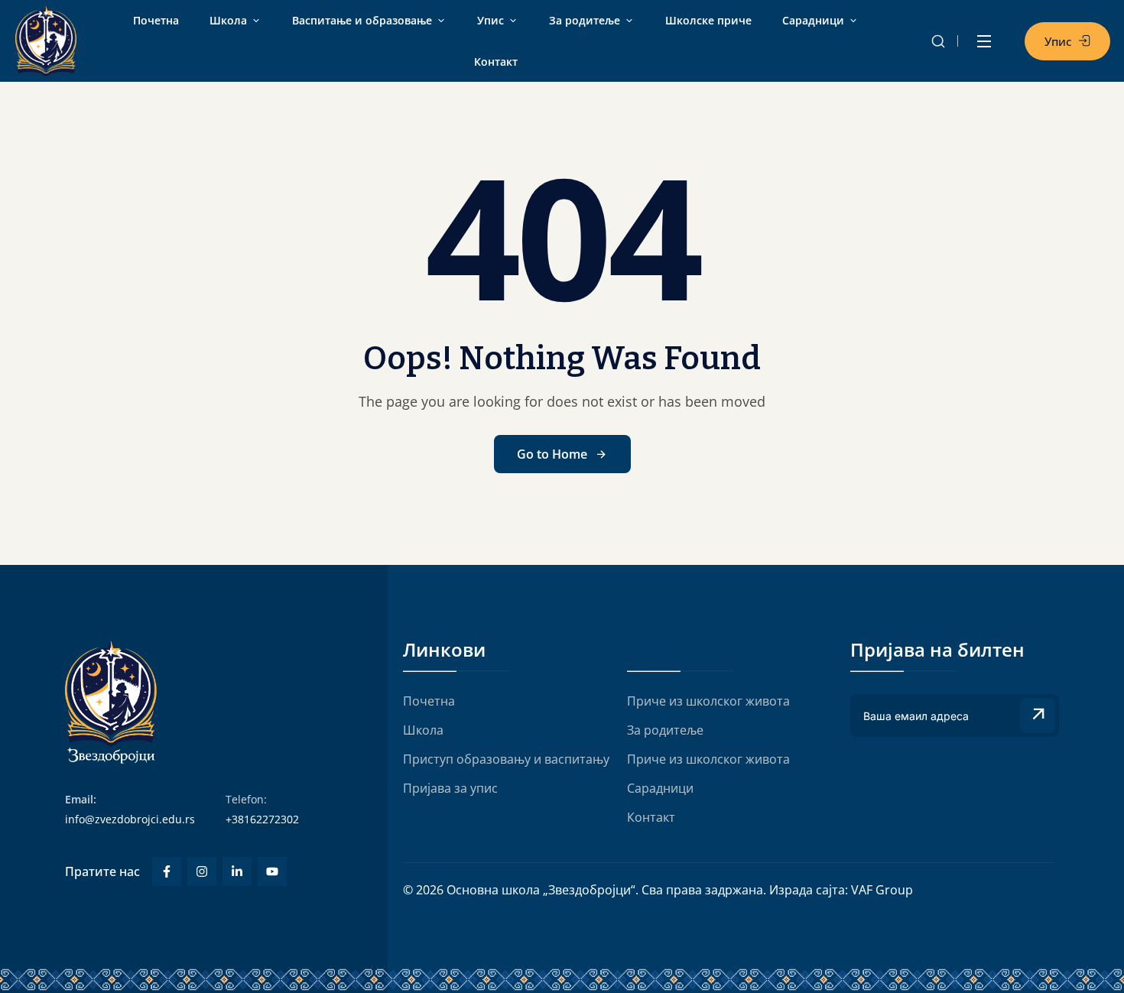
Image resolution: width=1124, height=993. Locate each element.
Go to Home (552, 454)
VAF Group (882, 889)
